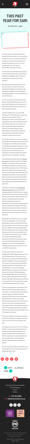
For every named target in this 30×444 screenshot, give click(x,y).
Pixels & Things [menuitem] (15, 440)
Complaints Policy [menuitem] (19, 439)
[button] (27, 4)
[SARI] (15, 4)
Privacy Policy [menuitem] (10, 439)
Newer (6, 371)
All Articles (19, 367)
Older (10, 367)
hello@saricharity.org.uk (16, 399)
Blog (20, 26)
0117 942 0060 (16, 396)
